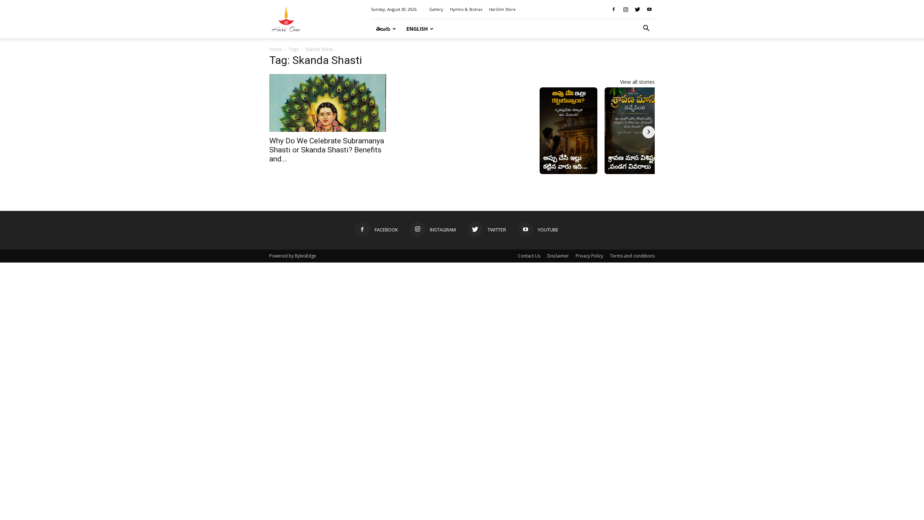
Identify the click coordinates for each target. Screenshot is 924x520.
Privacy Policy (589, 256)
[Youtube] (649, 9)
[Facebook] (613, 9)
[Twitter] (637, 9)
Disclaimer (558, 256)
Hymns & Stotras (466, 9)
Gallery (436, 9)
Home (275, 49)
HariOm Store (502, 9)
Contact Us (529, 256)
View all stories (637, 81)
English (417, 28)
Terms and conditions (632, 256)
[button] (646, 29)
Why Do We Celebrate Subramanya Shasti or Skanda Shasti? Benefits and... (326, 149)
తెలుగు (383, 28)
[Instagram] (625, 9)
